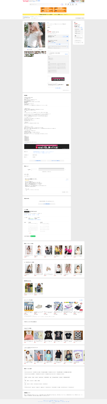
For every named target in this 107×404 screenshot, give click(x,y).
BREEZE (26, 377)
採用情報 (59, 401)
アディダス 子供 (54, 387)
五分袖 (38, 380)
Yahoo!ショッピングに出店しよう (77, 2)
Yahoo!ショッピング (46, 400)
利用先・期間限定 (54, 42)
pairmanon (60, 377)
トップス (36, 16)
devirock (36, 377)
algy (50, 377)
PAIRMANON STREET (67, 377)
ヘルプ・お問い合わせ (62, 401)
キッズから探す (32, 16)
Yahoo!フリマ (62, 400)
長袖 (27, 380)
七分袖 (35, 380)
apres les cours (41, 377)
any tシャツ (33, 387)
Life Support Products (55, 377)
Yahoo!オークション (56, 400)
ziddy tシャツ (42, 387)
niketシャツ (37, 387)
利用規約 (50, 401)
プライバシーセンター (45, 401)
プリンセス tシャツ (71, 387)
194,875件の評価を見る (31, 219)
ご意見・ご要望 (67, 401)
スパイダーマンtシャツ (64, 387)
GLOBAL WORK (46, 377)
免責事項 (56, 401)
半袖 (25, 380)
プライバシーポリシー (40, 401)
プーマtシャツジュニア (28, 387)
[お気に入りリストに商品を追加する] (82, 42)
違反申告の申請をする (66, 90)
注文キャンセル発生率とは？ (37, 219)
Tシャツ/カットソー (40, 16)
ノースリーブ (31, 380)
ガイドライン (53, 401)
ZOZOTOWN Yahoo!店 (26, 16)
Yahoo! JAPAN (71, 2)
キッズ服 (59, 387)
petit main (29, 377)
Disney (33, 377)
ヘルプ (83, 2)
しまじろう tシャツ (48, 387)
